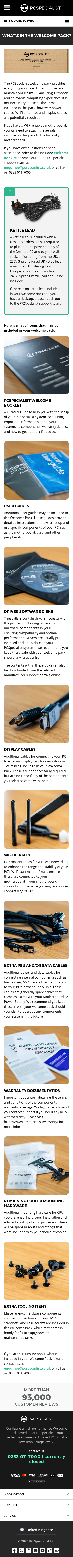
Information (14, 1494)
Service (10, 1516)
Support (10, 1505)
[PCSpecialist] (40, 8)
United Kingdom (40, 1530)
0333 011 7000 (24, 1456)
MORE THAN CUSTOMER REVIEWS (36, 1397)
